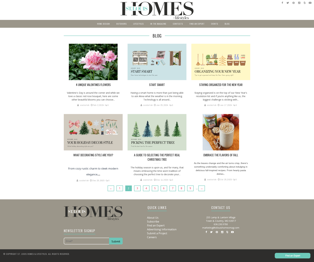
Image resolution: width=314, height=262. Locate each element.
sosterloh (84, 105)
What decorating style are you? (93, 155)
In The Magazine (158, 23)
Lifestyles (138, 23)
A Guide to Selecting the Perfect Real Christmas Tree (157, 157)
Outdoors (121, 23)
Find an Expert (197, 23)
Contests (178, 23)
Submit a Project (157, 233)
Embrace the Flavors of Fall (220, 155)
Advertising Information (161, 229)
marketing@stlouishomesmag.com (220, 227)
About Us (152, 217)
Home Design (103, 23)
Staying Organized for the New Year (221, 85)
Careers (152, 237)
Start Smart (157, 85)
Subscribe (153, 221)
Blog (227, 23)
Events (214, 23)
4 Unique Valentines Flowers (93, 85)
